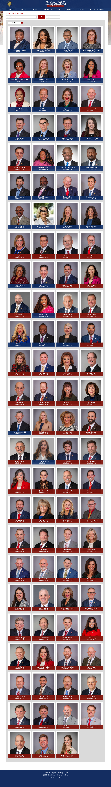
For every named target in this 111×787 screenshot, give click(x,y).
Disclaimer (46, 773)
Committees (23, 9)
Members (10, 9)
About (69, 9)
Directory (60, 773)
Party (48, 17)
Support (53, 773)
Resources (80, 9)
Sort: (12, 23)
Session (35, 9)
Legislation (48, 9)
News (59, 9)
